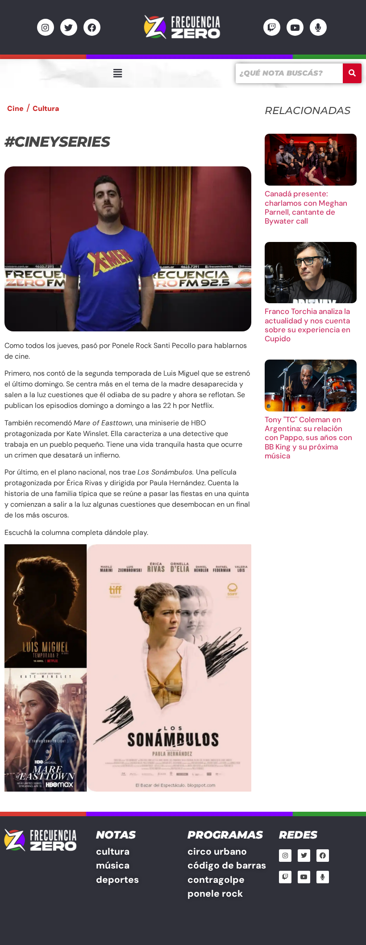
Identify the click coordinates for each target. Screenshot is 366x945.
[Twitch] (271, 27)
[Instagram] (45, 27)
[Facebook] (91, 27)
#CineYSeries (57, 141)
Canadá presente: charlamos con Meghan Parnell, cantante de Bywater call (306, 207)
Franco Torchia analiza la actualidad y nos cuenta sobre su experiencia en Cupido (307, 324)
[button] (117, 73)
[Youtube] (295, 27)
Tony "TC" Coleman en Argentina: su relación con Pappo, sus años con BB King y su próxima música (308, 438)
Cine (15, 108)
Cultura (46, 108)
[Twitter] (68, 27)
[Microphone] (318, 27)
